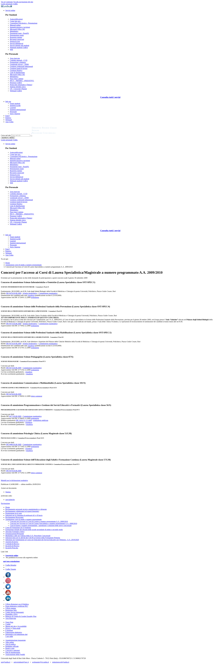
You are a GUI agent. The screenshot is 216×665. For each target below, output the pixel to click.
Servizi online (10, 10)
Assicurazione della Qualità (15, 654)
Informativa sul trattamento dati (16, 634)
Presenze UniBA (16, 83)
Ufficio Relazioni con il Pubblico (17, 604)
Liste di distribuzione (17, 72)
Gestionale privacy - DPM (19, 64)
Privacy (8, 628)
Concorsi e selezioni (12, 650)
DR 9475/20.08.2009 (13, 324)
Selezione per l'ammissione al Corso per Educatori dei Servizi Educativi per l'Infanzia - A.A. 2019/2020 (42, 540)
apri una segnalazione (11, 561)
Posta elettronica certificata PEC (16, 606)
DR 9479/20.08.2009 (13, 471)
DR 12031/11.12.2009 (24, 420)
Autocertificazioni (16, 19)
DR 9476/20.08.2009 (13, 293)
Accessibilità (21, 626)
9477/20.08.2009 (15, 416)
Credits (7, 624)
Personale (13, 112)
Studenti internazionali (18, 110)
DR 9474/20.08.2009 (13, 344)
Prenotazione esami (17, 35)
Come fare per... (15, 21)
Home (7, 263)
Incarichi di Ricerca (12, 546)
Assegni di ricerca (11, 542)
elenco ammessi (36, 396)
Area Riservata (10, 618)
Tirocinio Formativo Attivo (14, 532)
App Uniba (9, 122)
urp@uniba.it (5, 662)
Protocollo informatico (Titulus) (21, 85)
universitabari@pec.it (21, 662)
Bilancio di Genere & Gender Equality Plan (20, 616)
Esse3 (7, 116)
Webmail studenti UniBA (19, 47)
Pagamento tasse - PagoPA (19, 33)
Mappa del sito (10, 626)
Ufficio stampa (10, 608)
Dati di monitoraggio (12, 652)
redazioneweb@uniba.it (60, 662)
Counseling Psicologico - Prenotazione (23, 23)
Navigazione (5, 503)
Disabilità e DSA (11, 614)
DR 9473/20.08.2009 (13, 368)
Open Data (9, 622)
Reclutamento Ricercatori (14, 517)
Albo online (9, 642)
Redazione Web (11, 610)
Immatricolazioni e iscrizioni (20, 27)
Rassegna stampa (16, 37)
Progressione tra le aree (13, 513)
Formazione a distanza (18, 62)
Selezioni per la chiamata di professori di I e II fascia (23, 515)
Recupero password (17, 39)
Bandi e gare (9, 648)
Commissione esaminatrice (48, 293)
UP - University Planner (18, 89)
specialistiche (10, 500)
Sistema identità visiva (18, 87)
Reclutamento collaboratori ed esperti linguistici (22, 511)
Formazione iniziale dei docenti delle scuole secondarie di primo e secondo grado (34, 530)
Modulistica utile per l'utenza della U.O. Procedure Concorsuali (27, 536)
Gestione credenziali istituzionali (21, 66)
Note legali (16, 628)
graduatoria (35, 297)
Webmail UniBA (16, 91)
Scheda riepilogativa (30, 293)
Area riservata (15, 58)
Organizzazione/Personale (14, 534)
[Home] (50, 133)
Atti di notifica (10, 644)
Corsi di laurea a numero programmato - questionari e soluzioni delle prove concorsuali (40, 525)
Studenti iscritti (15, 106)
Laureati (13, 108)
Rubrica (8, 118)
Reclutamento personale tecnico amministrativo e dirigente (26, 509)
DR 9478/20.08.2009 (13, 394)
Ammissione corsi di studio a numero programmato (23, 265)
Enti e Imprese (15, 114)
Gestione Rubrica (16, 70)
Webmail (8, 120)
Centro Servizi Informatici (14, 612)
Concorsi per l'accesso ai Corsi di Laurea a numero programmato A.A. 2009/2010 (39, 521)
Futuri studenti (15, 103)
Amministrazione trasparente (15, 640)
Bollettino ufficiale (12, 646)
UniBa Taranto (10, 569)
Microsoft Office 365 (17, 29)
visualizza (31, 295)
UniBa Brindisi (10, 565)
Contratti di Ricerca (12, 544)
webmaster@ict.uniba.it (40, 662)
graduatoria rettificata (40, 420)
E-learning (9, 630)
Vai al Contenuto (7, 2)
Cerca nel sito (6, 135)
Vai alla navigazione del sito (23, 2)
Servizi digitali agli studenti (19, 45)
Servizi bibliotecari (16, 43)
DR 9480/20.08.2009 (13, 444)
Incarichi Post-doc (11, 548)
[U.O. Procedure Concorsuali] (16, 133)
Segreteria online (11, 555)
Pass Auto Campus (16, 79)
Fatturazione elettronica (13, 632)
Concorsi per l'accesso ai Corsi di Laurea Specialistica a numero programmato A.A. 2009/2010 (43, 523)
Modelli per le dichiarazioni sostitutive (14, 480)
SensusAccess (15, 41)
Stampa (8, 492)
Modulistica (14, 31)
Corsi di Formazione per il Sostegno (18, 528)
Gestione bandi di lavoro (18, 68)
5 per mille (9, 636)
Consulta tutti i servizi (110, 97)
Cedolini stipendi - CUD (18, 60)
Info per (8, 101)
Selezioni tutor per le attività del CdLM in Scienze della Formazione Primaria (32, 538)
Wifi (11, 49)
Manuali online (15, 25)
